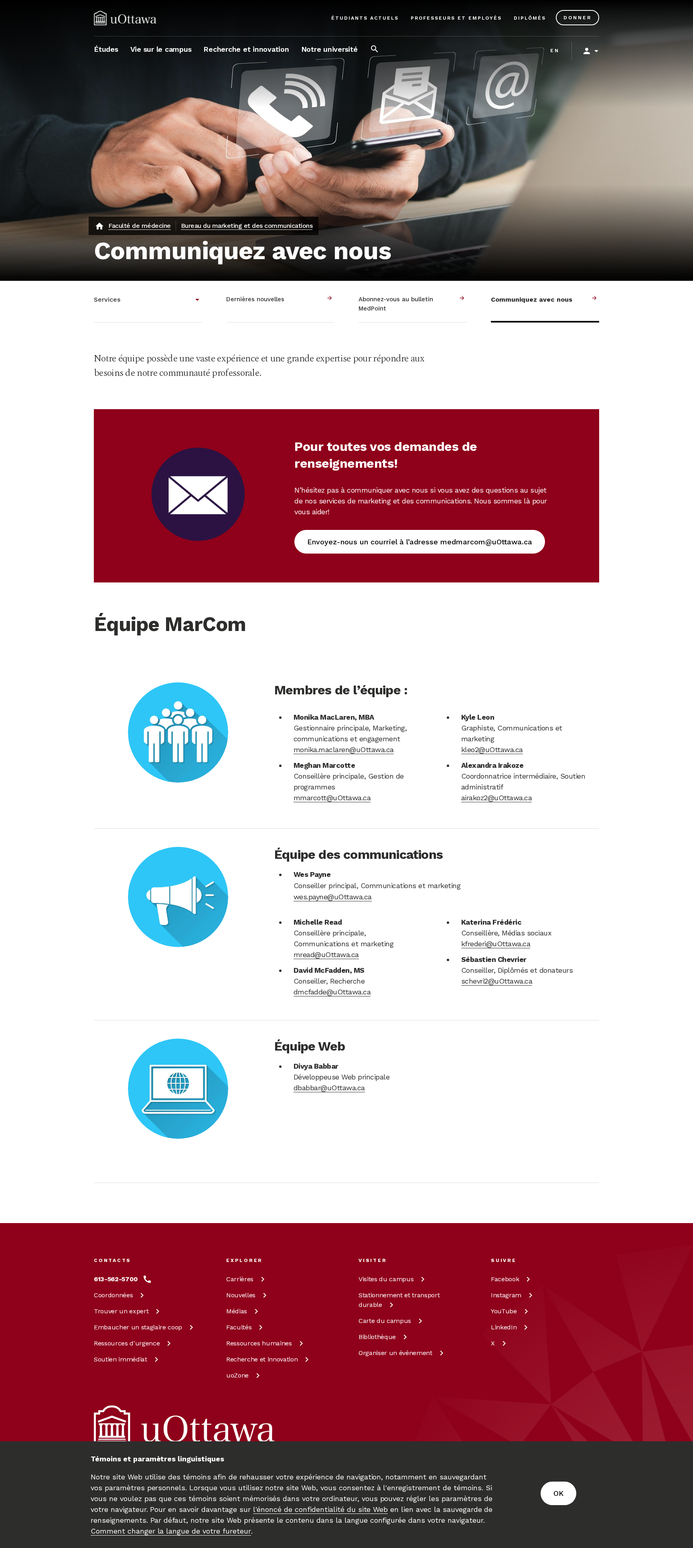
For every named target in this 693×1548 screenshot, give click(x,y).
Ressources (127, 1343)
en (554, 50)
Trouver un (121, 1311)
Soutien (120, 1359)
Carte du (385, 1321)
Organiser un (395, 1353)
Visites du (386, 1279)
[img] (125, 18)
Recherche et (262, 1359)
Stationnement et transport (399, 1300)
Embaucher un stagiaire (138, 1327)
